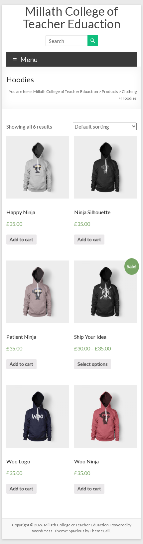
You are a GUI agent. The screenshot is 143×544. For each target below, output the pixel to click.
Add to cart (21, 239)
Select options (92, 364)
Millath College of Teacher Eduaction (72, 17)
